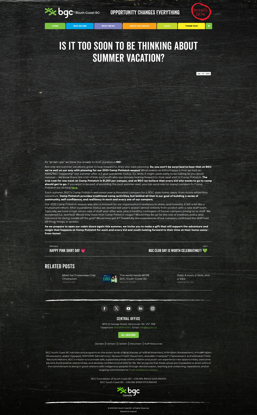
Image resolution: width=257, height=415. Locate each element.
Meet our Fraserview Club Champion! (79, 277)
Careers (122, 343)
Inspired (133, 411)
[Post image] (52, 279)
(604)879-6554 (122, 327)
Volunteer (136, 343)
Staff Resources (153, 343)
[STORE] (209, 26)
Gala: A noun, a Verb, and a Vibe (193, 277)
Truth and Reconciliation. (143, 370)
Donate (99, 343)
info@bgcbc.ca (148, 327)
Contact (111, 343)
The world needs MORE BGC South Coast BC (135, 277)
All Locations (128, 335)
